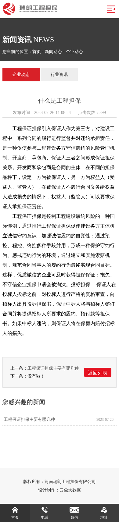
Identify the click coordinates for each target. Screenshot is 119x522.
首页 (36, 51)
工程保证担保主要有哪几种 (53, 368)
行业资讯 (59, 74)
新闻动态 (53, 51)
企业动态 (74, 51)
